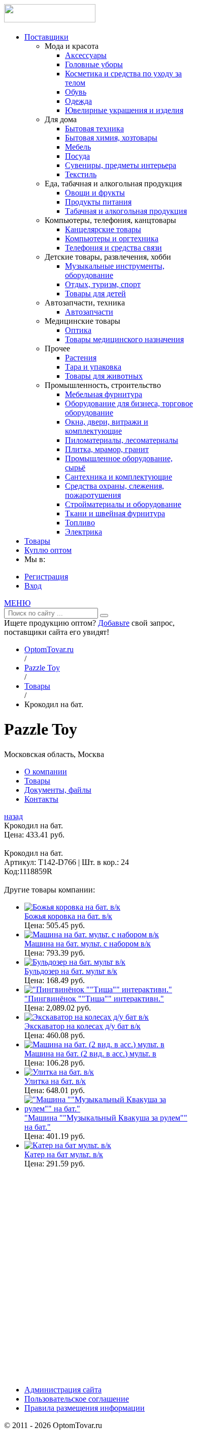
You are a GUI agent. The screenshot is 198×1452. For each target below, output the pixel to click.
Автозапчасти (89, 312)
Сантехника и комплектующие (118, 476)
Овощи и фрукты (95, 192)
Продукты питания (98, 202)
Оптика (78, 330)
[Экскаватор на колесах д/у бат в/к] (86, 1017)
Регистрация (46, 576)
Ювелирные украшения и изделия (124, 110)
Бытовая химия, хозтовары (111, 137)
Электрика (83, 531)
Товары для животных (104, 376)
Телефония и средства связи (113, 247)
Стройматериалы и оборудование (123, 504)
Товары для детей (95, 293)
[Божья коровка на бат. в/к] (72, 907)
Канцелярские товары (103, 229)
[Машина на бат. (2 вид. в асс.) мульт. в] (94, 1044)
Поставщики (46, 37)
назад (13, 816)
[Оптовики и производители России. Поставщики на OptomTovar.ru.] (49, 19)
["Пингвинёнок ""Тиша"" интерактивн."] (98, 989)
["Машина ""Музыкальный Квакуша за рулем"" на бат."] (109, 1108)
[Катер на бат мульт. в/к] (67, 1145)
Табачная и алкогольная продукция (126, 211)
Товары (37, 541)
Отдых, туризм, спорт (103, 284)
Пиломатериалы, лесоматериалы (121, 440)
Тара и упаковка (93, 366)
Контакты (41, 799)
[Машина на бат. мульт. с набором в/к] (91, 934)
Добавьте (113, 623)
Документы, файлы (57, 790)
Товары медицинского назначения (124, 339)
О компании (45, 771)
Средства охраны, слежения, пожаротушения (114, 490)
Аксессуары (86, 55)
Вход (33, 585)
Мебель (78, 147)
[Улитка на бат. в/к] (59, 1072)
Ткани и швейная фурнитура (115, 513)
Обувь (75, 92)
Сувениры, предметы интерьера (120, 165)
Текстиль (80, 174)
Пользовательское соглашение (76, 1398)
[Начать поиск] (104, 615)
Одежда (78, 101)
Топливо (80, 522)
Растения (80, 357)
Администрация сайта (63, 1389)
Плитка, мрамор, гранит (107, 449)
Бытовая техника (94, 128)
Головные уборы (94, 64)
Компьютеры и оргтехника (111, 238)
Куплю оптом (48, 550)
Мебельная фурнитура (103, 394)
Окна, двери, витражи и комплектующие (106, 426)
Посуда (77, 156)
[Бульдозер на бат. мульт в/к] (74, 962)
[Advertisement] (99, 1276)
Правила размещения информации (84, 1408)
